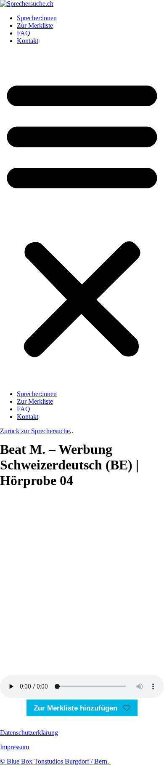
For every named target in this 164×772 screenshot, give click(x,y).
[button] (82, 217)
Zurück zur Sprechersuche (35, 430)
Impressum (14, 747)
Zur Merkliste (35, 25)
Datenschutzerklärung (29, 732)
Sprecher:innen (37, 17)
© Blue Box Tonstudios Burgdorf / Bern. (55, 761)
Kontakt (27, 40)
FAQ (23, 33)
